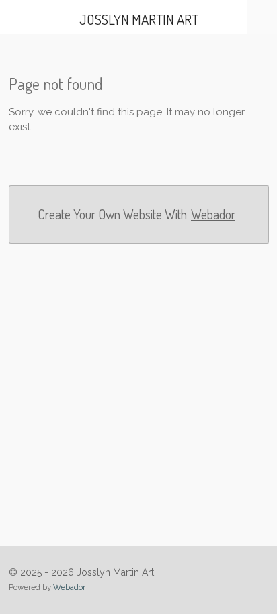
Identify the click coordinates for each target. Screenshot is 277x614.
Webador (213, 214)
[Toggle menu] (262, 17)
